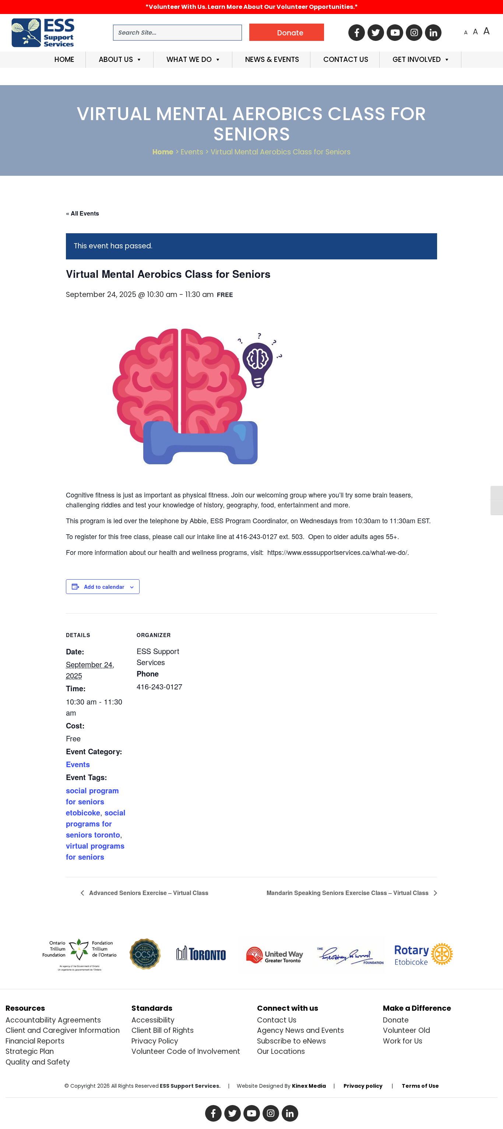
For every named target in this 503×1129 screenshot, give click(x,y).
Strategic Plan (30, 1051)
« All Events (82, 213)
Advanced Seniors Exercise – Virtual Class (148, 892)
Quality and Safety (38, 1062)
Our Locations (281, 1051)
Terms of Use (420, 1086)
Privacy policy (363, 1086)
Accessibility (153, 1020)
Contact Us (344, 59)
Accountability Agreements (53, 1020)
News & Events (271, 59)
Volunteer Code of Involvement (185, 1051)
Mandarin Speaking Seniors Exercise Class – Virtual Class (348, 892)
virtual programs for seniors (95, 851)
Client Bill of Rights (162, 1030)
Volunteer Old (406, 1030)
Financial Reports (35, 1041)
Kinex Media (309, 1086)
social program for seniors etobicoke (92, 801)
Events (78, 764)
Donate (396, 1020)
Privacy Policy (154, 1041)
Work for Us (402, 1041)
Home (63, 59)
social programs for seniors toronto (96, 823)
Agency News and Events (300, 1030)
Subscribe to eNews (291, 1041)
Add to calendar (104, 586)
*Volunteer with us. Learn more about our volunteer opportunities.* (251, 7)
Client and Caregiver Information (63, 1030)
